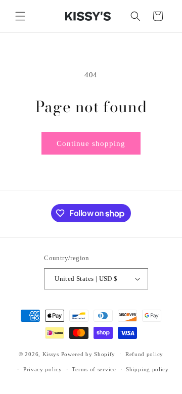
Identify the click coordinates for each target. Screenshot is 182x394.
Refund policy (144, 354)
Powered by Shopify (88, 354)
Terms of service (94, 369)
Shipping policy (147, 369)
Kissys (51, 354)
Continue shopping (91, 143)
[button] (20, 16)
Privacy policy (42, 369)
